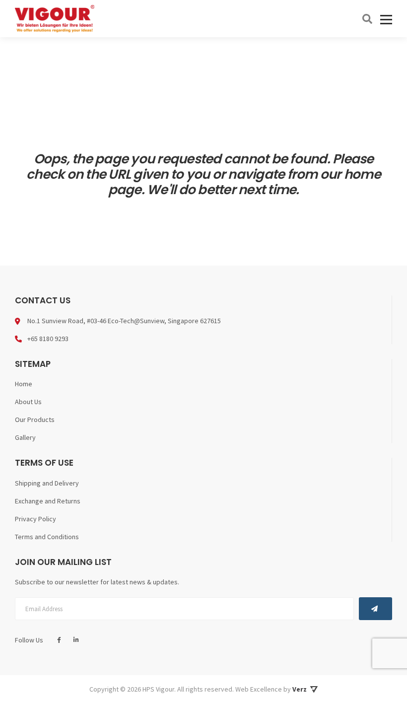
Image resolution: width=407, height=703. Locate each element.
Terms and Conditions (47, 536)
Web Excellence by (271, 689)
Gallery (25, 437)
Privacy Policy (35, 518)
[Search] (367, 19)
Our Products (35, 419)
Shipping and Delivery (47, 483)
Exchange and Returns (47, 500)
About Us (28, 401)
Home (23, 383)
